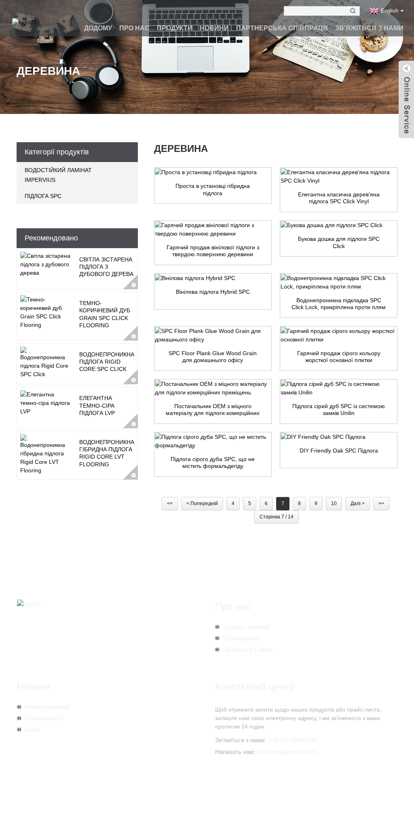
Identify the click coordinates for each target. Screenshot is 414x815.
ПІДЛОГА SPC (43, 196)
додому (98, 28)
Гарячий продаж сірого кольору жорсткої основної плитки (338, 357)
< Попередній (202, 503)
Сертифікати (240, 638)
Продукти (174, 28)
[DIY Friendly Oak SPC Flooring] (339, 437)
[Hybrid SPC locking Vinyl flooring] (213, 278)
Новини (214, 28)
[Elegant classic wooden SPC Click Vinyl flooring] (339, 176)
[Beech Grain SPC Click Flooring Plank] (339, 225)
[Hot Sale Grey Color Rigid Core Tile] (339, 335)
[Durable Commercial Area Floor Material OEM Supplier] (213, 388)
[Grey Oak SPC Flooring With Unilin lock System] (339, 388)
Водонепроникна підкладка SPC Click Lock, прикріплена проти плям (338, 304)
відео (32, 729)
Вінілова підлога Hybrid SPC (213, 292)
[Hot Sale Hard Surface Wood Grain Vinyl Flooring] (213, 229)
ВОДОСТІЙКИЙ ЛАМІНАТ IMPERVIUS (58, 175)
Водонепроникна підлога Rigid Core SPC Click (106, 361)
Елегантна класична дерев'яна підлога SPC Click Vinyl (339, 198)
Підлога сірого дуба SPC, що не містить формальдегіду (213, 463)
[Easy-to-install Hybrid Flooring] (213, 172)
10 (334, 503)
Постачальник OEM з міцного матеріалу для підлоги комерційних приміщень (213, 410)
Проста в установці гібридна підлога (212, 189)
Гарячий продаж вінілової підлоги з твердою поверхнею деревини (213, 251)
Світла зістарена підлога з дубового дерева (106, 266)
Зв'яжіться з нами (369, 28)
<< (170, 503)
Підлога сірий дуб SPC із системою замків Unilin (338, 410)
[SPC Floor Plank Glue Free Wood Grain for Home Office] (213, 335)
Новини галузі (44, 718)
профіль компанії (246, 626)
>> (381, 503)
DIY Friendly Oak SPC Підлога (339, 450)
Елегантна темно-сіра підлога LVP (97, 405)
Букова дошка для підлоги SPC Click (339, 242)
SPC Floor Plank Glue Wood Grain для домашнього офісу (213, 357)
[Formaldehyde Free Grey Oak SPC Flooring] (213, 441)
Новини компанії (47, 706)
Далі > (358, 503)
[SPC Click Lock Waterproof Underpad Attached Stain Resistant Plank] (339, 282)
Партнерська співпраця (282, 28)
